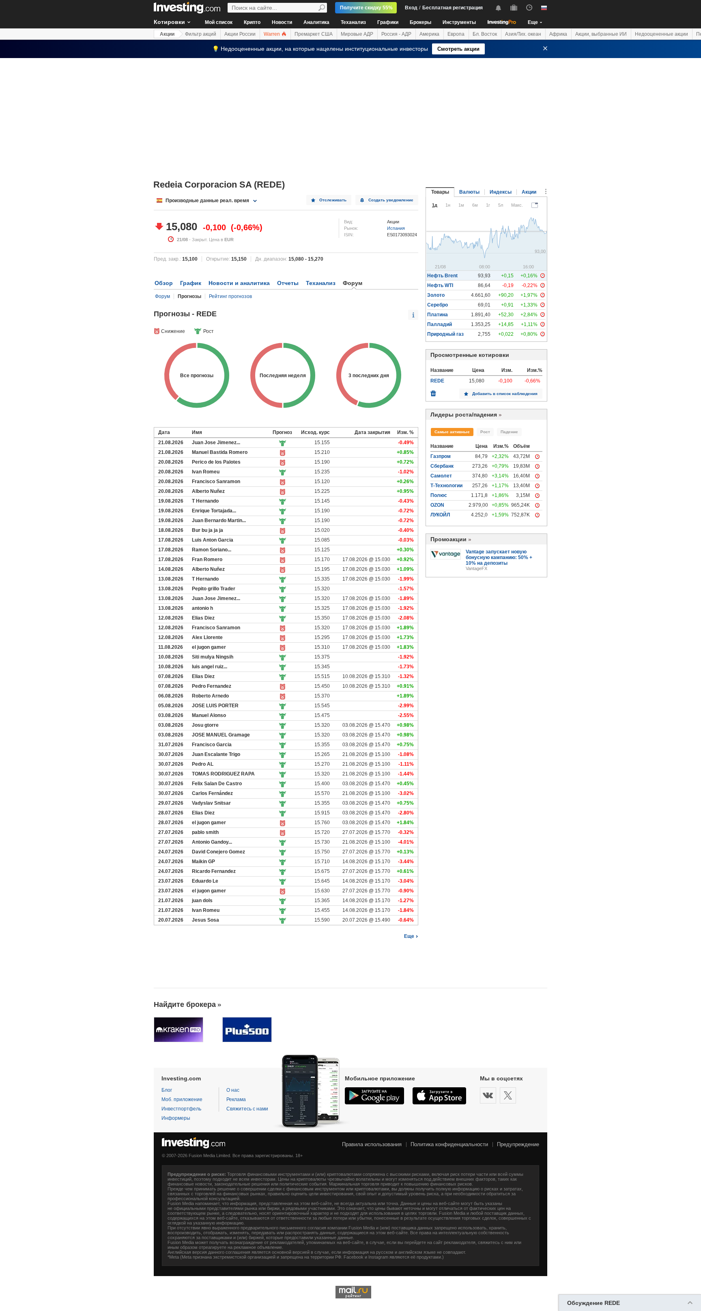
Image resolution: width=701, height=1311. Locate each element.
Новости (282, 22)
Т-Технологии (446, 485)
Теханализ (353, 22)
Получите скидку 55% (366, 8)
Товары (440, 192)
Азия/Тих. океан (523, 34)
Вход (411, 8)
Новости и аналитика (239, 283)
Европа (455, 34)
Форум (162, 296)
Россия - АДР (396, 34)
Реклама (236, 1099)
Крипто (252, 22)
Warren (272, 34)
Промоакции (448, 539)
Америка (429, 34)
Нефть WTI (440, 285)
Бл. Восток (485, 34)
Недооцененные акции (661, 34)
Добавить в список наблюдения (505, 393)
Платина (437, 314)
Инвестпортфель (181, 1109)
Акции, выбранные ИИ (601, 34)
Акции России (240, 34)
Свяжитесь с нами (247, 1109)
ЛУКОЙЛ (440, 515)
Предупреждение (518, 1144)
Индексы (501, 192)
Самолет (441, 476)
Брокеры (420, 22)
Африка (558, 34)
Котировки (169, 22)
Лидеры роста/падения (463, 414)
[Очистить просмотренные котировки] (433, 391)
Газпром (440, 456)
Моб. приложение (181, 1099)
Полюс (438, 495)
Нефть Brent (442, 276)
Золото (436, 295)
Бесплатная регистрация (452, 8)
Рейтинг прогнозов (230, 296)
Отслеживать (332, 200)
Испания (396, 228)
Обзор (164, 283)
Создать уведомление (390, 200)
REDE (437, 381)
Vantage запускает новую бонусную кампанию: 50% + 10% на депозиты (499, 557)
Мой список (218, 22)
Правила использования (372, 1144)
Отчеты (288, 283)
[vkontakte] (488, 1095)
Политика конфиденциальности (449, 1144)
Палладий (439, 324)
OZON (437, 505)
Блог (166, 1090)
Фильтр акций (200, 34)
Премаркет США (314, 34)
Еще (409, 936)
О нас (232, 1090)
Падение (509, 432)
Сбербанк (442, 466)
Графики (387, 22)
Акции (167, 34)
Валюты (469, 192)
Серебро (437, 305)
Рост (485, 432)
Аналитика (316, 22)
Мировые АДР (357, 34)
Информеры (175, 1118)
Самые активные (452, 432)
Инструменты (459, 22)
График (190, 283)
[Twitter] (508, 1095)
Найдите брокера (185, 1004)
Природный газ (445, 334)
